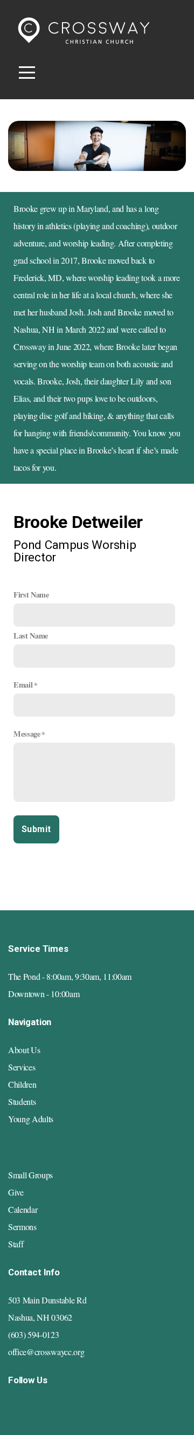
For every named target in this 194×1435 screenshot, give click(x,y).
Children (22, 1084)
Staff (15, 1243)
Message (26, 733)
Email (22, 684)
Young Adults (30, 1118)
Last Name (30, 635)
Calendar (22, 1209)
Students (22, 1101)
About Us (24, 1049)
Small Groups (30, 1174)
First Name (31, 594)
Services (21, 1067)
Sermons (22, 1226)
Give (16, 1192)
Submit (36, 829)
